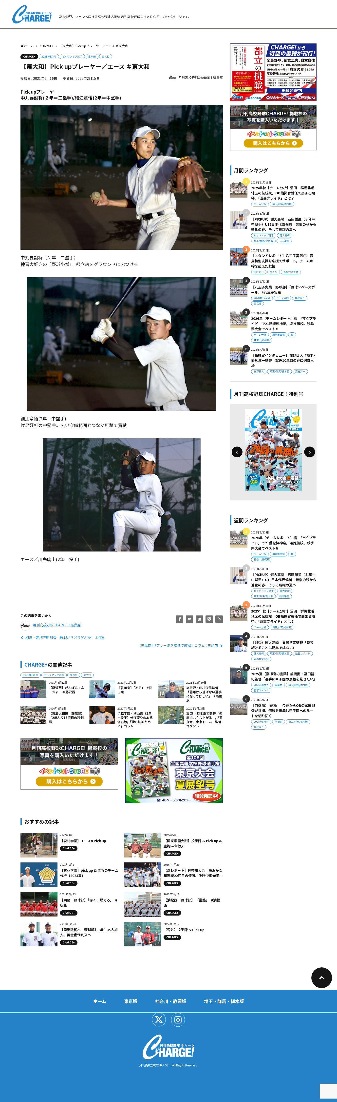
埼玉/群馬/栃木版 (282, 204)
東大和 (105, 56)
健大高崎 (285, 235)
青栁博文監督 (261, 659)
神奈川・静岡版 (170, 1001)
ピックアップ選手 (72, 56)
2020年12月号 (262, 298)
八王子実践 (282, 298)
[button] (237, 452)
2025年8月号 (261, 685)
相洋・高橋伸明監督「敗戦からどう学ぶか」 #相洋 (64, 637)
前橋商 (278, 685)
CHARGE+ (29, 56)
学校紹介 (259, 272)
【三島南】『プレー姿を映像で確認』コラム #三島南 (177, 645)
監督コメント (302, 653)
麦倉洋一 (300, 371)
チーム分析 (260, 204)
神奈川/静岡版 (262, 340)
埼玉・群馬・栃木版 (224, 1001)
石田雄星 (284, 241)
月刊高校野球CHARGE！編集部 (201, 77)
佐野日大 (259, 371)
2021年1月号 (48, 56)
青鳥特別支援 (290, 272)
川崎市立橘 (278, 334)
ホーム (99, 1001)
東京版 (92, 56)
